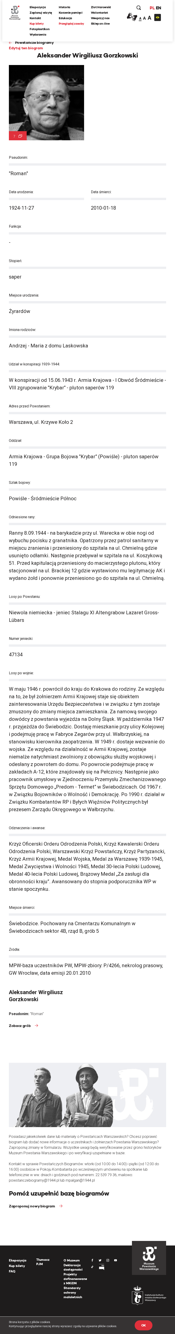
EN (158, 7)
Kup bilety (37, 24)
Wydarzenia (38, 34)
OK (143, 1325)
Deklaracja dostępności (73, 1267)
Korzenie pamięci (70, 13)
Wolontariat (99, 13)
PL (152, 7)
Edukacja (65, 18)
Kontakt (35, 18)
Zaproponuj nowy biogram (32, 1206)
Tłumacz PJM (42, 1262)
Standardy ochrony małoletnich (73, 1292)
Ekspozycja (38, 7)
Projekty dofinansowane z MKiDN (75, 1278)
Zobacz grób (20, 1025)
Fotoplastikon (40, 29)
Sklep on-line (100, 24)
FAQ (12, 1271)
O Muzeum (72, 1260)
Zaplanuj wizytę (41, 13)
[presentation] (3, 603)
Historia (64, 7)
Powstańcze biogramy (34, 42)
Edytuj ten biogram (26, 48)
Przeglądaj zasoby (71, 24)
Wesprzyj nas (100, 18)
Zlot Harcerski (101, 7)
